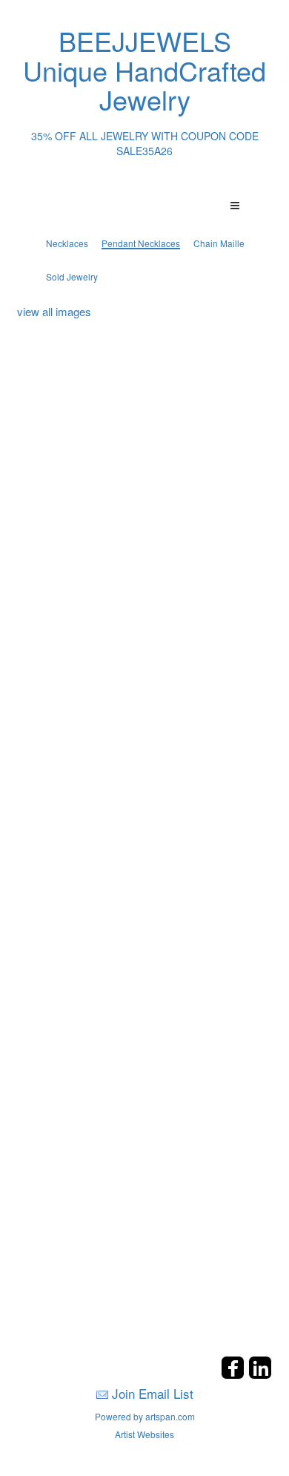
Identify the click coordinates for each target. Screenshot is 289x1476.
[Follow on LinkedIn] (260, 1374)
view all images (54, 311)
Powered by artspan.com (145, 1416)
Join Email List (152, 1393)
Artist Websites (144, 1434)
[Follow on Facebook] (234, 1374)
